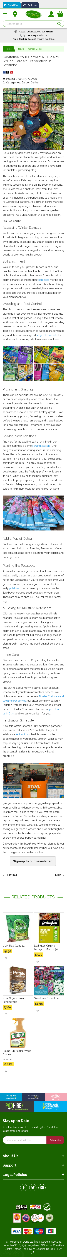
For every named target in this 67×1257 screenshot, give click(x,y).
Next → (59, 874)
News (21, 49)
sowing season (41, 445)
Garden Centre (35, 49)
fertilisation (22, 734)
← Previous (10, 874)
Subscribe (55, 1140)
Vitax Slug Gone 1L (13, 945)
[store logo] (34, 14)
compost (43, 279)
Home (9, 49)
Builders (31, 5)
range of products (46, 335)
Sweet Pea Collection (46, 998)
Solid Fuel (12, 5)
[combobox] (33, 24)
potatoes (14, 588)
